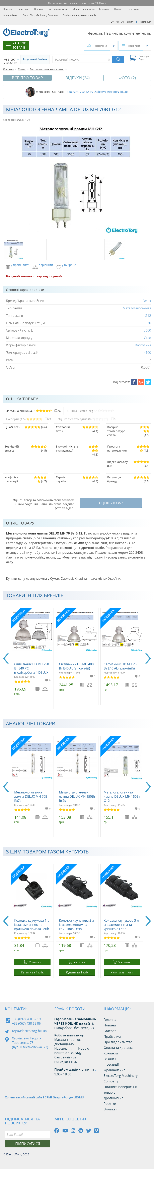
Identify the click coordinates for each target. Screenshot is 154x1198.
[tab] (33, 411)
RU (117, 21)
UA (112, 21)
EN (122, 21)
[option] (32, 658)
